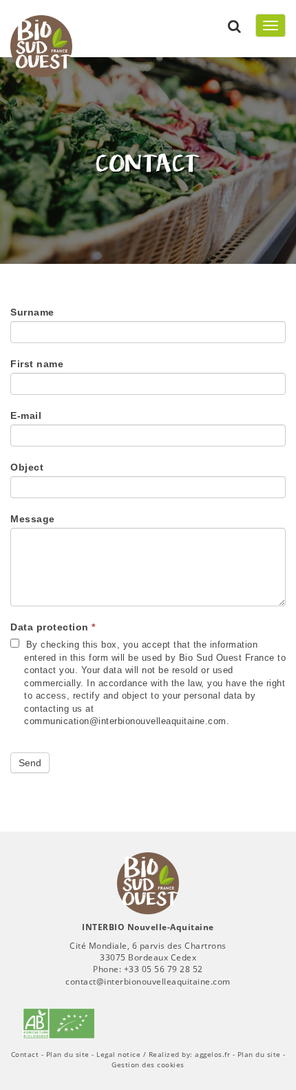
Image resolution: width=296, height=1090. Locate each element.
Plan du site (67, 1054)
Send (30, 762)
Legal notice (118, 1054)
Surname (32, 312)
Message (32, 518)
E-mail (25, 415)
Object (26, 467)
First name (36, 363)
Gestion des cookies (148, 1064)
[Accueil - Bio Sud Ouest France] (148, 883)
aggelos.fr (212, 1054)
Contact (25, 1054)
